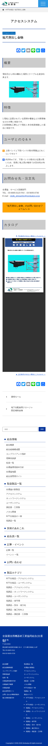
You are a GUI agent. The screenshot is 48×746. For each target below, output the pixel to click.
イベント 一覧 (12, 555)
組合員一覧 (13, 536)
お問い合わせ (14, 562)
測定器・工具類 (13, 507)
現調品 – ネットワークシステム (20, 592)
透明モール (16, 397)
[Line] (33, 50)
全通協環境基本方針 (15, 467)
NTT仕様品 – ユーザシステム (19, 583)
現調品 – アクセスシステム (18, 587)
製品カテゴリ (14, 572)
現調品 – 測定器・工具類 (17, 614)
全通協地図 (11, 472)
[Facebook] (18, 50)
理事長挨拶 (11, 458)
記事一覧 (10, 550)
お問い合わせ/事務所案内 (10, 694)
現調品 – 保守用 (13, 601)
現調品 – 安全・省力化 (16, 605)
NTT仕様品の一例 (14, 516)
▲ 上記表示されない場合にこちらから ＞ (31, 374)
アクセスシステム (9, 33)
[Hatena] (38, 50)
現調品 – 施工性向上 (15, 610)
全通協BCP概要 (7, 684)
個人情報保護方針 (8, 698)
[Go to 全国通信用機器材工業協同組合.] (3, 9)
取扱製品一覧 (14, 483)
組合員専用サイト (14, 476)
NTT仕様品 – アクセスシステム (20, 578)
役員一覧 (10, 463)
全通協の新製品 (13, 489)
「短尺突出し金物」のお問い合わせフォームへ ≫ (24, 207)
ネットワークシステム (16, 498)
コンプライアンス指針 (16, 454)
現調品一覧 (11, 521)
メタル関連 (11, 512)
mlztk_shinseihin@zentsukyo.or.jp (25, 196)
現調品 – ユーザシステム (17, 596)
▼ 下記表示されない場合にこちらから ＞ (31, 236)
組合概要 (10, 445)
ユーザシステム (13, 503)
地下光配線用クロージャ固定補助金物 (22, 409)
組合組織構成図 (13, 449)
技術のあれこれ (15, 528)
